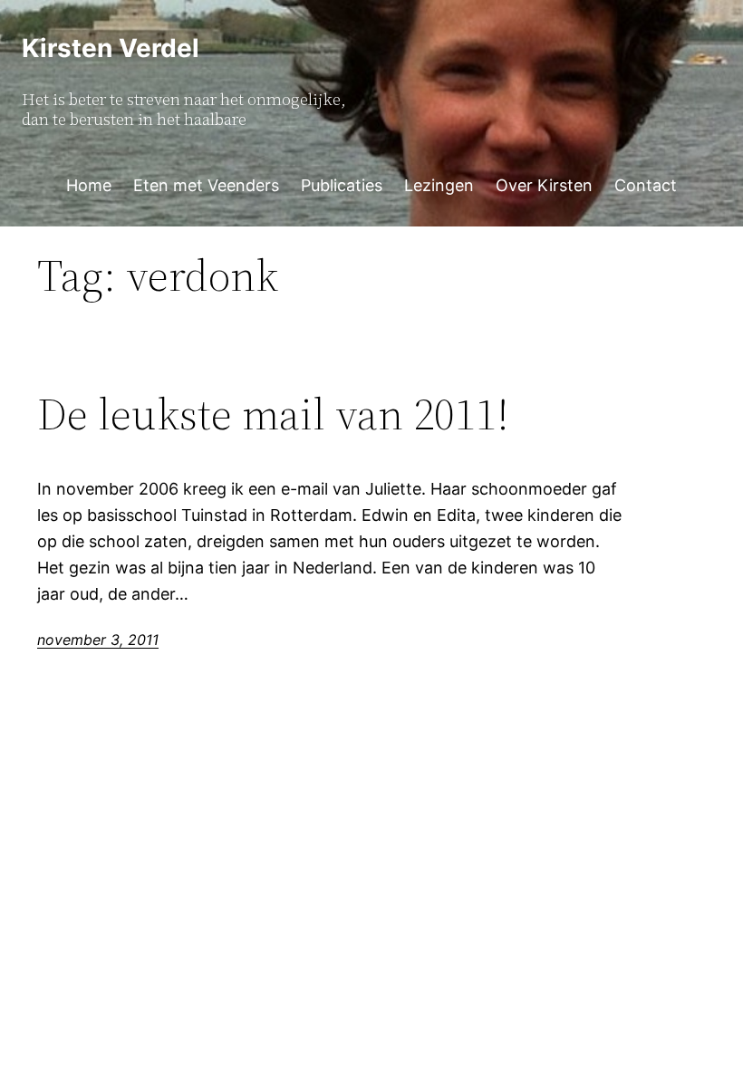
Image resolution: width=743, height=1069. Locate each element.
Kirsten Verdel (110, 48)
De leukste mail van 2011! (273, 414)
